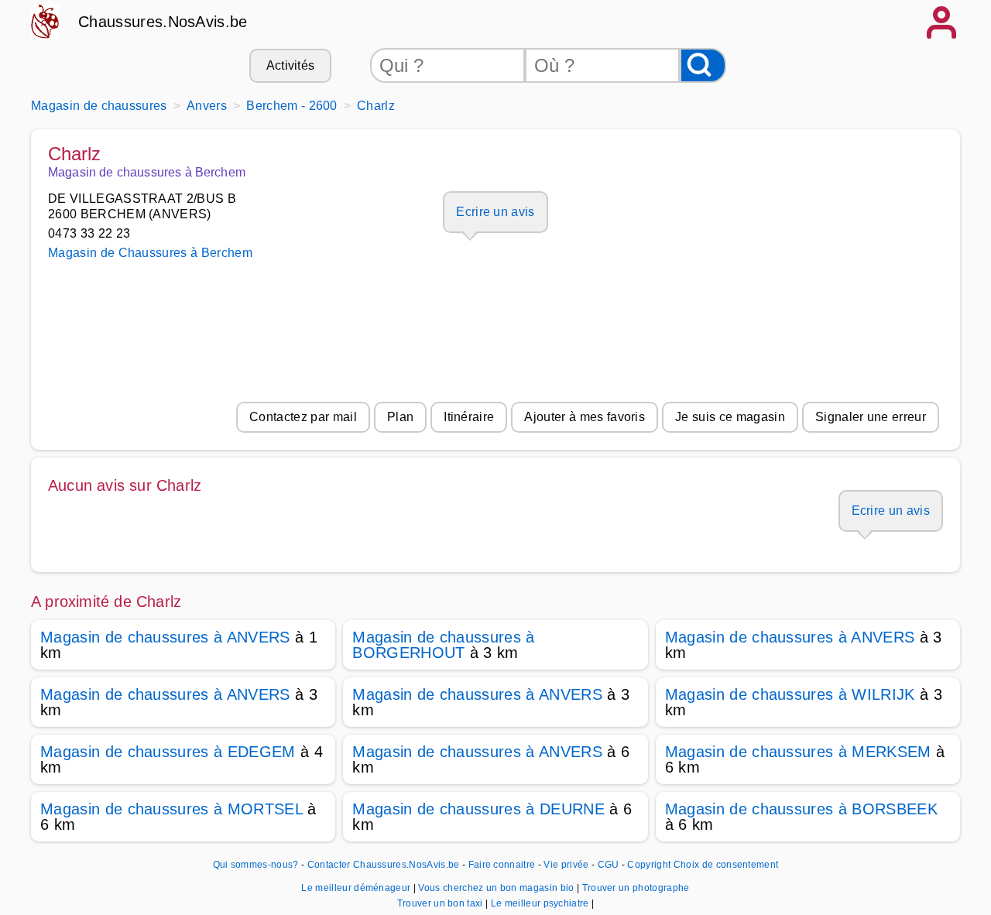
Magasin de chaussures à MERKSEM (798, 751)
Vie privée (566, 864)
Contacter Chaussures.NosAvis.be (383, 864)
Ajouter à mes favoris (584, 416)
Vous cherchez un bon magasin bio (497, 887)
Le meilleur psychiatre (541, 903)
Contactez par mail (303, 416)
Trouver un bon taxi (441, 903)
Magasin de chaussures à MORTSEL (171, 808)
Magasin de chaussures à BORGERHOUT (443, 645)
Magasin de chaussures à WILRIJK (790, 694)
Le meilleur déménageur (357, 887)
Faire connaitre (502, 864)
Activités (290, 65)
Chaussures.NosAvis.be (163, 21)
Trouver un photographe (636, 887)
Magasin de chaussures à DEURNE (478, 808)
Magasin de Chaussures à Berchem (150, 252)
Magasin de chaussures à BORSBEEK (801, 808)
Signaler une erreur (870, 416)
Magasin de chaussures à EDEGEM (168, 751)
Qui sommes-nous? (256, 864)
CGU (608, 864)
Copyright (648, 864)
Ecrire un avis (495, 211)
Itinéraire (469, 416)
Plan (400, 416)
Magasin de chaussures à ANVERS (165, 637)
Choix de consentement (726, 864)
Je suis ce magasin (730, 416)
